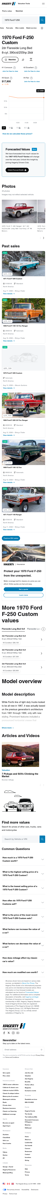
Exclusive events (30, 1090)
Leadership (28, 1142)
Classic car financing (9, 1111)
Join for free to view (10, 71)
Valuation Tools (24, 3)
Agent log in (6, 1126)
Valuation (28, 1076)
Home (27, 1136)
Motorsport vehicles (9, 1099)
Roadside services (31, 1099)
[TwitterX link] (8, 1032)
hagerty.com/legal (31, 997)
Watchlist (19, 11)
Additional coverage (9, 1114)
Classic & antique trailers (11, 1093)
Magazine (28, 1087)
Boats (5, 1102)
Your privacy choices (13, 1189)
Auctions (6, 1134)
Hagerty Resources (9, 1169)
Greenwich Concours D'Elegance (32, 1121)
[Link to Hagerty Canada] (8, 1183)
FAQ (26, 1169)
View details (7, 294)
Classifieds (6, 1137)
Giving (27, 1160)
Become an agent (8, 1123)
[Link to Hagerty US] (4, 1183)
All (3, 1158)
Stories (5, 1155)
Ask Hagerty (29, 1078)
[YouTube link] (18, 1032)
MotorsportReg (8, 1172)
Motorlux (28, 1125)
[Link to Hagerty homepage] (14, 1026)
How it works (7, 1143)
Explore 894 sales (11, 538)
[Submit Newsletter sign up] (41, 1050)
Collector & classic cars (10, 1087)
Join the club (29, 1073)
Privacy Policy (40, 1055)
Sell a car (6, 1140)
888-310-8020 (29, 1102)
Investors (28, 1157)
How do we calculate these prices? (17, 134)
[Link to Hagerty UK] (12, 1183)
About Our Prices (28, 983)
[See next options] (43, 629)
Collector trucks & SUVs (11, 1090)
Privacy (27, 1172)
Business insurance (9, 1108)
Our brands (28, 1145)
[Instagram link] (13, 1032)
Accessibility (25, 1189)
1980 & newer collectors (10, 1084)
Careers (27, 1148)
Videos (5, 1152)
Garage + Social (8, 1166)
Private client (7, 1105)
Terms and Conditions (12, 1057)
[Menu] (43, 3)
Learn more (23, 595)
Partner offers (29, 1084)
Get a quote (23, 589)
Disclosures (34, 1189)
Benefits (27, 1081)
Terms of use (13, 1193)
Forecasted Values (32, 992)
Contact (27, 1154)
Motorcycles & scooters (10, 1096)
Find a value (7, 11)
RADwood (28, 1128)
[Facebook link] (4, 1032)
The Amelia (28, 1114)
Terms (27, 1175)
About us (28, 1139)
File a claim (6, 1076)
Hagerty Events (30, 1111)
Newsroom (28, 1151)
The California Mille (31, 1117)
